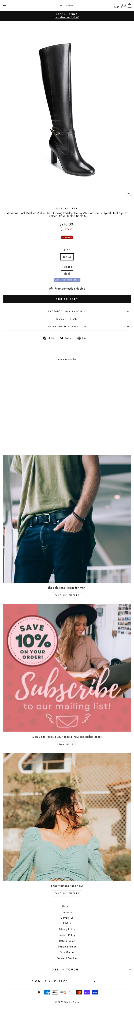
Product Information (67, 311)
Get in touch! (66, 969)
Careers (67, 912)
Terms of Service (67, 958)
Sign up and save (50, 981)
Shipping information (67, 326)
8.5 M (67, 257)
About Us (66, 906)
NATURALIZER (67, 208)
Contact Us (67, 918)
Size (67, 250)
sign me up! (67, 744)
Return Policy (67, 941)
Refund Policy (67, 935)
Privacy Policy (67, 929)
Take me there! (67, 595)
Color (67, 267)
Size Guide (67, 952)
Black (67, 274)
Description (67, 319)
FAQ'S (67, 923)
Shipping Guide (67, 947)
